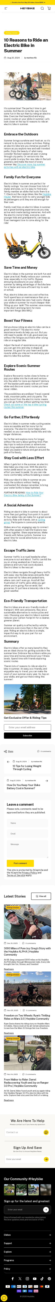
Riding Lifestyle (11, 33)
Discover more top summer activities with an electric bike (24, 165)
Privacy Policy (29, 872)
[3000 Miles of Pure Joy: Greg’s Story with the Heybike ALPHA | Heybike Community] (27, 921)
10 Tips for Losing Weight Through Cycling (27, 768)
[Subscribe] (46, 1159)
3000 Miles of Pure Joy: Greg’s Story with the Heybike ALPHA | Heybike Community (27, 951)
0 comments (46, 751)
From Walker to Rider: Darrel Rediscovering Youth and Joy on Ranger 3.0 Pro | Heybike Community (26, 1082)
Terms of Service (16, 875)
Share (10, 751)
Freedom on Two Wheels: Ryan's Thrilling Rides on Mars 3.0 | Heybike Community (27, 1017)
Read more (9, 969)
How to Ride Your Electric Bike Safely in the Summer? (23, 494)
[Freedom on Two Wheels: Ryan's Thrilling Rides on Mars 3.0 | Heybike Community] (27, 989)
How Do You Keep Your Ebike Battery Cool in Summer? (23, 787)
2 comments (31, 1074)
